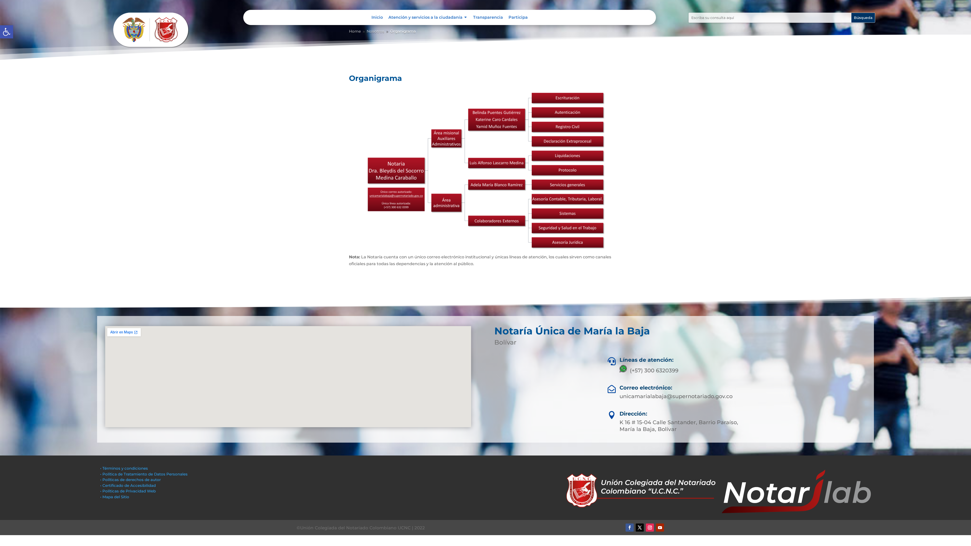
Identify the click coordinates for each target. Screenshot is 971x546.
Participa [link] (518, 18)
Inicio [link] (377, 18)
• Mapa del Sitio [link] (115, 496)
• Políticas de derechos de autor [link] (130, 479)
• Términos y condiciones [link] (124, 468)
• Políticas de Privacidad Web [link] (128, 491)
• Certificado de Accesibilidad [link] (128, 485)
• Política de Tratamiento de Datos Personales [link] (144, 474)
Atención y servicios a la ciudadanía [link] (425, 18)
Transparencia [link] (488, 18)
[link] (6, 31)
